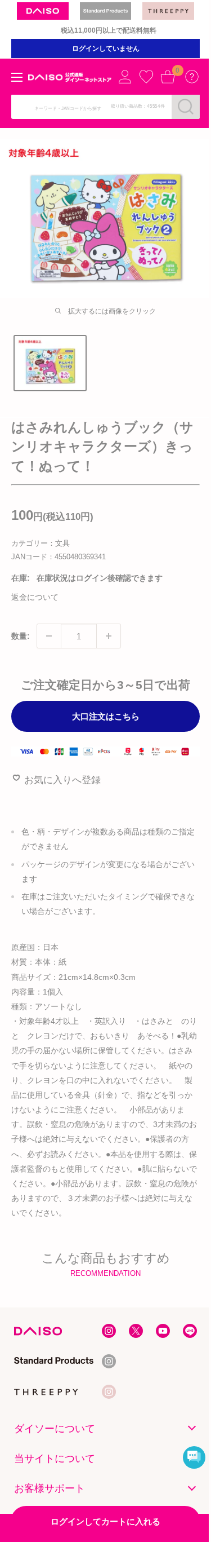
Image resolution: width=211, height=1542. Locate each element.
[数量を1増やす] (108, 636)
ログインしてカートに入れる (105, 1521)
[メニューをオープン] (17, 77)
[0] (168, 77)
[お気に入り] (146, 77)
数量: (20, 635)
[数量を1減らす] (49, 636)
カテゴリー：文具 (40, 543)
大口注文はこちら (106, 716)
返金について (35, 597)
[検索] (186, 106)
